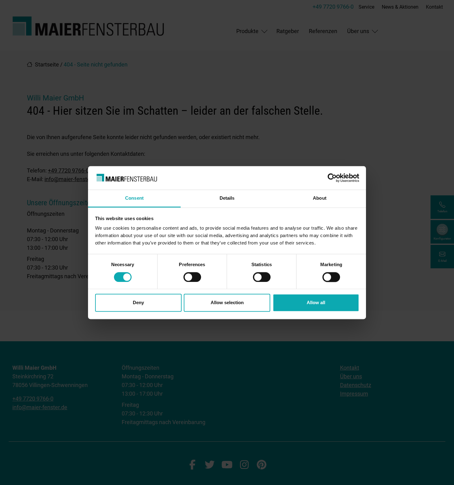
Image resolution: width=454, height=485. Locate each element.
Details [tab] (227, 198)
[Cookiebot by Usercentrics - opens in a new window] (332, 177)
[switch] (192, 277)
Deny (138, 302)
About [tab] (319, 198)
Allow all (316, 302)
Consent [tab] (134, 198)
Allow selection (227, 302)
